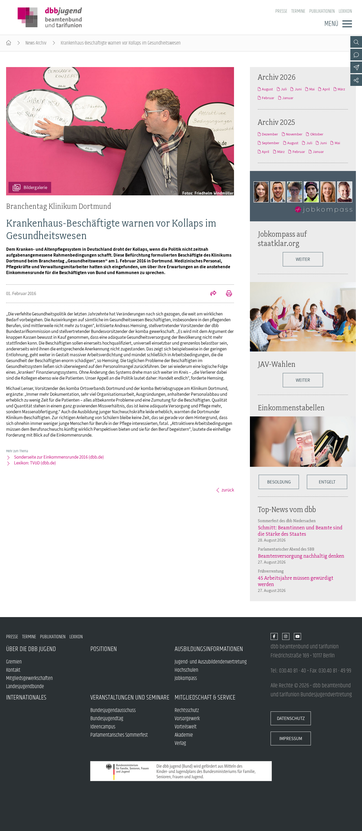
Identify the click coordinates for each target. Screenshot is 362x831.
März (341, 89)
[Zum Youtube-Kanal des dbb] (297, 637)
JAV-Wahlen (276, 364)
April (326, 89)
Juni (298, 89)
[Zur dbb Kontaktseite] (356, 54)
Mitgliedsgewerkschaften (29, 678)
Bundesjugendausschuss (113, 710)
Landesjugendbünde (25, 687)
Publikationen (322, 11)
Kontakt (13, 670)
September (270, 142)
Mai (312, 89)
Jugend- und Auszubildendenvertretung (211, 662)
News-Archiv (35, 43)
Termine (298, 11)
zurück (228, 490)
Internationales (26, 697)
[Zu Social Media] (356, 80)
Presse (281, 11)
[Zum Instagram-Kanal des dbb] (285, 637)
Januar (287, 97)
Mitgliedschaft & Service (205, 697)
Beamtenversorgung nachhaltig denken (301, 556)
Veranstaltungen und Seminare (129, 697)
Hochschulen (186, 670)
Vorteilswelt (186, 727)
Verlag (180, 743)
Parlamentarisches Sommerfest (119, 735)
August (267, 89)
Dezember (270, 134)
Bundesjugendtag (106, 719)
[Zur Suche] (356, 42)
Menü (331, 23)
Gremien (14, 662)
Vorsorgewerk (187, 719)
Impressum (290, 738)
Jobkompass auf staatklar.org (282, 238)
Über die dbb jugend (31, 649)
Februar (268, 97)
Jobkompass (186, 678)
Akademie (184, 735)
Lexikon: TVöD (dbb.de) (35, 463)
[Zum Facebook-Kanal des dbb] (274, 637)
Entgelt (327, 482)
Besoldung (279, 482)
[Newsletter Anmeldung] (356, 67)
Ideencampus (102, 727)
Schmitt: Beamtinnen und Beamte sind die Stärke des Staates (300, 530)
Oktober (316, 134)
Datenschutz (291, 718)
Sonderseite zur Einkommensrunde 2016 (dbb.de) (59, 457)
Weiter (303, 259)
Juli (284, 89)
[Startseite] (8, 43)
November (294, 134)
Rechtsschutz (187, 710)
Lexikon (345, 11)
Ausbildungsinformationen (209, 649)
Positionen (103, 649)
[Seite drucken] (226, 294)
